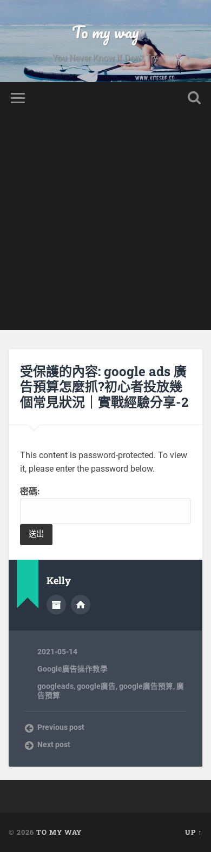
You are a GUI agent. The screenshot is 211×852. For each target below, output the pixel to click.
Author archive (56, 604)
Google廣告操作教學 (72, 669)
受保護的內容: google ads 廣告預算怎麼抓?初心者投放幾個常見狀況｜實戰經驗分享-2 (104, 387)
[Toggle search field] (194, 98)
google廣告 (96, 686)
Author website (80, 604)
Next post (53, 744)
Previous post (60, 727)
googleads (55, 686)
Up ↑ (193, 832)
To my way (105, 32)
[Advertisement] (105, 224)
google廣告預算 (146, 686)
